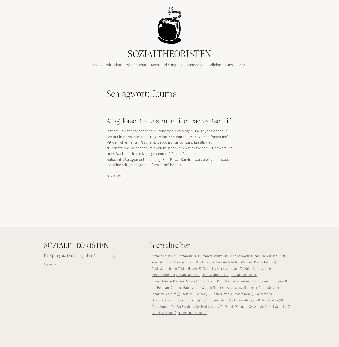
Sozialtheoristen (169, 53)
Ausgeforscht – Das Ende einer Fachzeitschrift (169, 120)
